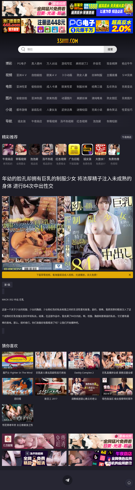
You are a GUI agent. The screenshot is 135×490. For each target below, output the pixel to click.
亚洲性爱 (21, 86)
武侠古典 (67, 110)
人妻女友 (52, 110)
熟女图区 (112, 98)
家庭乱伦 (36, 110)
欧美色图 (52, 98)
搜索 (110, 49)
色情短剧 (112, 121)
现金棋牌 (112, 63)
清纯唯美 (97, 98)
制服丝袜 (82, 86)
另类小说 (97, 110)
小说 (9, 109)
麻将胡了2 (82, 63)
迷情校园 (82, 110)
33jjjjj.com (67, 41)
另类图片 (127, 98)
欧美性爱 (67, 86)
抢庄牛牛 (127, 63)
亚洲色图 (36, 98)
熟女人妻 (82, 75)
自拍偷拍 (36, 75)
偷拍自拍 (36, 86)
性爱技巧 (127, 110)
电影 (9, 86)
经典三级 (97, 86)
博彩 (9, 63)
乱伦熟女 (112, 86)
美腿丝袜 (82, 98)
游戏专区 (67, 63)
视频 (9, 75)
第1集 (7, 284)
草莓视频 (52, 121)
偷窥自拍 (21, 98)
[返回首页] (129, 483)
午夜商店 (36, 121)
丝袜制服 (97, 75)
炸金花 (97, 63)
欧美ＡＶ (52, 75)
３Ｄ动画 (67, 75)
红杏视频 (82, 121)
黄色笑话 (112, 110)
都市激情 (21, 110)
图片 (9, 98)
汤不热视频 (66, 121)
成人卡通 (52, 86)
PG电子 (21, 63)
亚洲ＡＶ (21, 75)
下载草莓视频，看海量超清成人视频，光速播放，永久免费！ (67, 274)
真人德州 (36, 63)
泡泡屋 (97, 121)
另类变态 (127, 86)
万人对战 (52, 63)
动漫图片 (67, 98)
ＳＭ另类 (127, 75)
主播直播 (112, 75)
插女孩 (22, 121)
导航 (9, 121)
